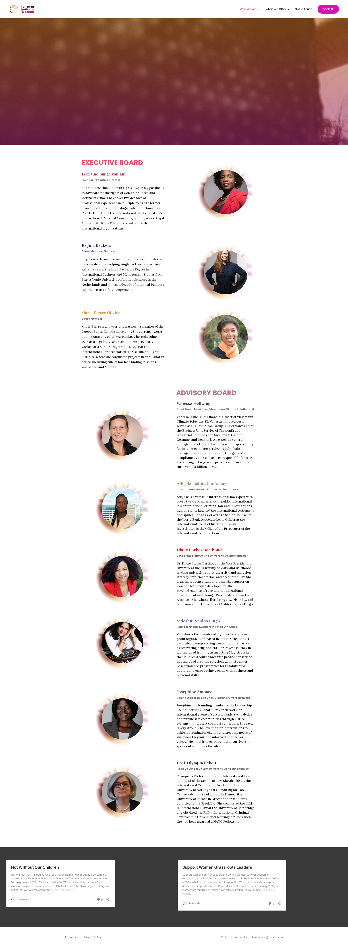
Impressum (72, 937)
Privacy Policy (93, 937)
